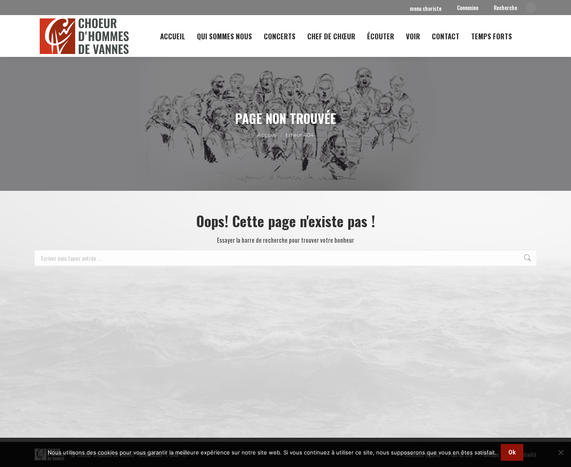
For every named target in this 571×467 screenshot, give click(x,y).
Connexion (467, 8)
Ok (512, 452)
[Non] (560, 452)
